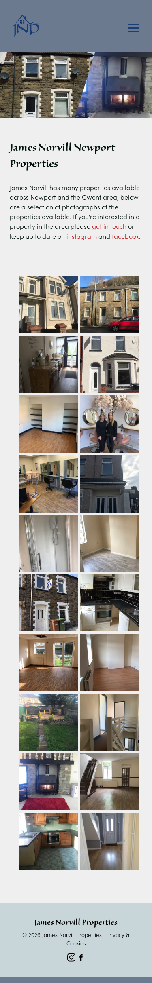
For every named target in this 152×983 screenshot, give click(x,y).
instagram (81, 236)
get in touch (109, 225)
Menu (133, 28)
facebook (125, 236)
